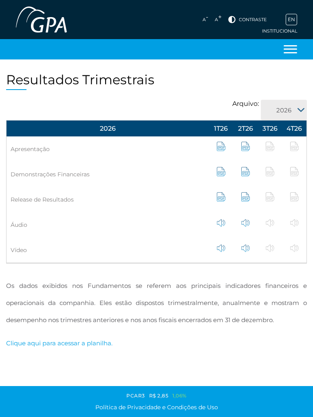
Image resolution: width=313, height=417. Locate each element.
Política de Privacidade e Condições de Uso (156, 407)
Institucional (279, 31)
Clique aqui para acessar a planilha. (59, 343)
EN (291, 19)
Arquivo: (245, 104)
